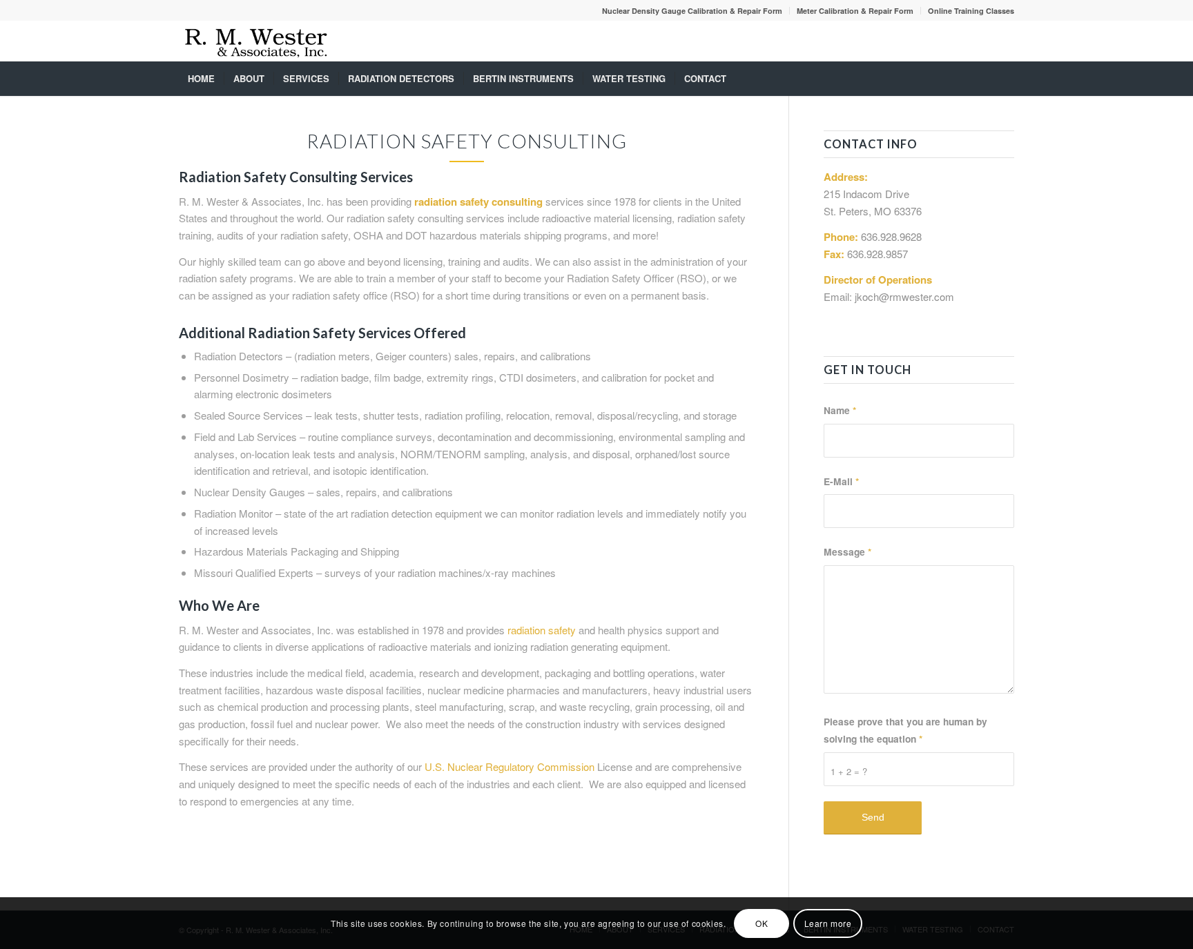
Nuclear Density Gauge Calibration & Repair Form (692, 11)
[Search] (1005, 78)
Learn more (828, 922)
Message (847, 551)
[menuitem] (692, 10)
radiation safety (541, 630)
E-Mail (841, 481)
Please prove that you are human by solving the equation (905, 729)
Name (840, 410)
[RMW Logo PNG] (256, 40)
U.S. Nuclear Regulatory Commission (509, 766)
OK (761, 922)
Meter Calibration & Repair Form (855, 11)
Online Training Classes (971, 11)
